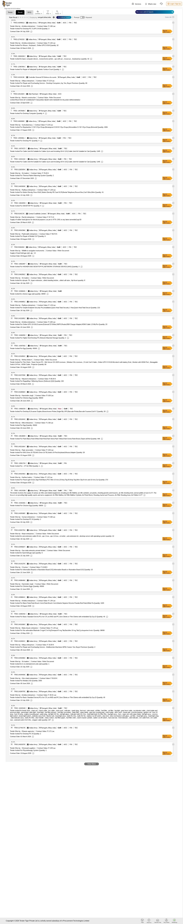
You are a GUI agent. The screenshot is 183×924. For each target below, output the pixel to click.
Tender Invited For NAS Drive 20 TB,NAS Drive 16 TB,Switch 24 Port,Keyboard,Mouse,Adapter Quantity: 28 (47, 452)
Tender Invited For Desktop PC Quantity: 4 (24, 141)
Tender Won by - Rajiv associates (21, 450)
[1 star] (18, 17)
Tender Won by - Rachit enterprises (22, 217)
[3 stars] (23, 17)
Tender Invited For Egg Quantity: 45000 (23, 348)
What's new (152, 4)
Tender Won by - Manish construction (23, 97)
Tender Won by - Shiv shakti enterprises (24, 678)
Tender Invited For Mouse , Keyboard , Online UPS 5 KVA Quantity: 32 (34, 45)
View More (91, 764)
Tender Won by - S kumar (19, 567)
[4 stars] (25, 17)
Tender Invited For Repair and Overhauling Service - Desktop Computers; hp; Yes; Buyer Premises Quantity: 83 (48, 83)
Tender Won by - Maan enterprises (22, 534)
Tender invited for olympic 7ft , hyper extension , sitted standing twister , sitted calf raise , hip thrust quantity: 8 (47, 280)
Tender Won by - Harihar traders (21, 477)
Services (137, 4)
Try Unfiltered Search (64, 17)
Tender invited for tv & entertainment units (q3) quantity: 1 (29, 664)
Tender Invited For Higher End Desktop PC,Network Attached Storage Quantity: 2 (38, 338)
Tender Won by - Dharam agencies (22, 731)
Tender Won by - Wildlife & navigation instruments (27, 251)
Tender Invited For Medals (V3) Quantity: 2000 (26, 680)
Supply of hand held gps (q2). (23, 253)
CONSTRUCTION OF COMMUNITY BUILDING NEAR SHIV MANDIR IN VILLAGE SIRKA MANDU (45, 100)
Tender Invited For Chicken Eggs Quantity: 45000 (27, 586)
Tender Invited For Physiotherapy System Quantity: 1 (28, 750)
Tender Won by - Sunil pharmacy (21, 125)
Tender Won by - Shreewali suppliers (22, 748)
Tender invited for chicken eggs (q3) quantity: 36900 (28, 294)
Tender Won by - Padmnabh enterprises (23, 234)
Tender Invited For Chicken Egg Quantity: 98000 (26, 398)
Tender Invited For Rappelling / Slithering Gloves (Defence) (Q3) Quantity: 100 (37, 381)
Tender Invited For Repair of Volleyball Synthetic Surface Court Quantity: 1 (35, 69)
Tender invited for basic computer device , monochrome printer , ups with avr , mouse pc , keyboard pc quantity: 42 (49, 59)
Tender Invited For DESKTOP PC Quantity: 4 (25, 206)
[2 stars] (20, 17)
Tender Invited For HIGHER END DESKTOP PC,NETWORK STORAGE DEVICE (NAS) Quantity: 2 (45, 266)
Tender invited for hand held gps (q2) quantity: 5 (26, 553)
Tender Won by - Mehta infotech (21, 360)
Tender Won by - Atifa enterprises (21, 423)
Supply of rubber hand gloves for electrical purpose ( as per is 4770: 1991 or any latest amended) (45, 219)
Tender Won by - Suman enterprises (22, 517)
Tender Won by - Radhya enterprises (22, 190)
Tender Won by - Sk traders (19, 173)
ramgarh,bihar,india (44, 17)
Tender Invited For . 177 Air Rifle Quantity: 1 (25, 466)
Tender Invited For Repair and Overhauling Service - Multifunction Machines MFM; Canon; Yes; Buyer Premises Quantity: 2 (52, 647)
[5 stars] (27, 17)
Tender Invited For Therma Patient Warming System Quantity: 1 (32, 175)
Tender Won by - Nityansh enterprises (23, 379)
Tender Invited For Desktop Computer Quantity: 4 (27, 113)
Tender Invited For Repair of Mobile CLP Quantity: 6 (28, 236)
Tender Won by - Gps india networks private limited (27, 550)
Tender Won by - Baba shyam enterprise (24, 628)
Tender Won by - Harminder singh (21, 395)
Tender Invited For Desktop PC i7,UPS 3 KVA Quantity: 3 (29, 28)
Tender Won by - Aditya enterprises (22, 81)
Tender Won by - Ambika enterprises (22, 26)
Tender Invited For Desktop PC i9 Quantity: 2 (25, 519)
